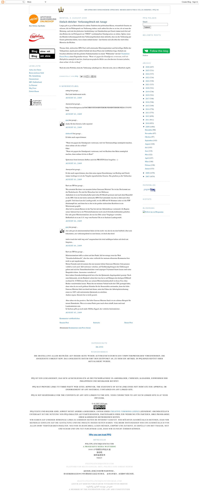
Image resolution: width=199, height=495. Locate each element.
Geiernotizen (34, 79)
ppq (67, 120)
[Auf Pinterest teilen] (95, 76)
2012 (148, 116)
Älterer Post (128, 322)
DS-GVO (99, 347)
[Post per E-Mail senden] (81, 76)
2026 (148, 67)
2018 (148, 95)
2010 (148, 123)
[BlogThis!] (87, 76)
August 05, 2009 (74, 312)
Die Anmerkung (35, 76)
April (147, 158)
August (148, 144)
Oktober (148, 137)
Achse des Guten (35, 69)
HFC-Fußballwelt (35, 82)
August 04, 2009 (74, 221)
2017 (148, 98)
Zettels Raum (34, 91)
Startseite (96, 322)
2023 (148, 77)
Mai (146, 154)
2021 (148, 84)
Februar (148, 165)
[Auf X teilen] (90, 76)
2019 (148, 91)
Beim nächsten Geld (36, 73)
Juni (147, 151)
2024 (148, 74)
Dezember (149, 130)
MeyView (32, 88)
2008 (148, 173)
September (149, 140)
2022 (148, 81)
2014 (148, 109)
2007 (148, 176)
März (147, 161)
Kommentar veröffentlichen (70, 318)
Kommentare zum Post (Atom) (80, 327)
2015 (148, 105)
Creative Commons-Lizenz (124, 411)
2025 (148, 70)
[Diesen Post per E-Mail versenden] (84, 76)
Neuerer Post (64, 322)
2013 (148, 112)
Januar (147, 168)
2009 (148, 126)
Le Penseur (33, 85)
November (149, 133)
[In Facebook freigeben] (92, 76)
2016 (148, 102)
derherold (69, 133)
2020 (148, 88)
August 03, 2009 (74, 98)
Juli (146, 147)
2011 (148, 119)
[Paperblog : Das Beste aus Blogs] (149, 191)
